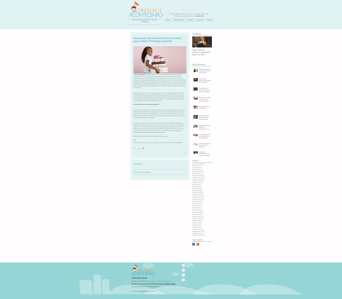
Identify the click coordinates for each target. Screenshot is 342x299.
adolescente (178, 142)
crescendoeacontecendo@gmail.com (145, 286)
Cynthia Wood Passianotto (141, 142)
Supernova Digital (142, 291)
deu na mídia (153, 142)
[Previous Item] (195, 42)
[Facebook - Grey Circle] (183, 10)
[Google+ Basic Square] (197, 244)
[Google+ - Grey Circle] (194, 10)
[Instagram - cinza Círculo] (187, 10)
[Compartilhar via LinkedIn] (143, 148)
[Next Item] (209, 42)
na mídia (161, 142)
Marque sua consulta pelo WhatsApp (147, 284)
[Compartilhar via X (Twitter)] (138, 148)
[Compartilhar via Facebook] (134, 148)
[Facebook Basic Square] (193, 244)
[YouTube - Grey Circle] (191, 10)
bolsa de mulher (169, 142)
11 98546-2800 (169, 284)
